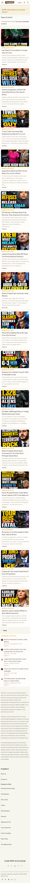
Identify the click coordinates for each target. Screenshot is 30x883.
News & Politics (8, 48)
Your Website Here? (6, 844)
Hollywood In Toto (6, 822)
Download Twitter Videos (8, 788)
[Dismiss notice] (27, 9)
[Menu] (2, 2)
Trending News (5, 794)
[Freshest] (24, 2)
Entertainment (7, 529)
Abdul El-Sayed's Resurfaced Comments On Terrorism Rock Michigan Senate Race (13, 453)
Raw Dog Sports (5, 811)
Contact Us (4, 779)
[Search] (28, 2)
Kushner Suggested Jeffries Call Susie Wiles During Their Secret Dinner (13, 92)
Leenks (3, 805)
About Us (3, 774)
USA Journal (4, 799)
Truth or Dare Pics (6, 827)
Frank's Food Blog (6, 833)
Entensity (3, 816)
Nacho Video (4, 839)
